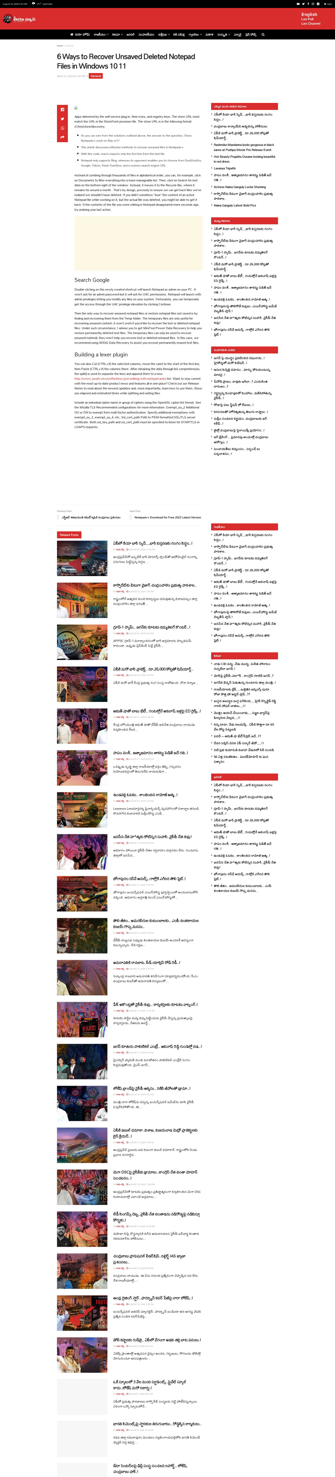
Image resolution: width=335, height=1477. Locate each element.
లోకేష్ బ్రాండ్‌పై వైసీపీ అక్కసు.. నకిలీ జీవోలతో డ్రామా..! (152, 1088)
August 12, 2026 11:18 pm (141, 1011)
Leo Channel (310, 23)
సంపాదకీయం (146, 34)
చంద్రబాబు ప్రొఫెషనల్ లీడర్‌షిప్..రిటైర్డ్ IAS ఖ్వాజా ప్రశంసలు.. (149, 1259)
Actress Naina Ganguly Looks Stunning (240, 187)
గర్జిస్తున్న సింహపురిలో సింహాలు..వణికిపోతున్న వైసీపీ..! (243, 395)
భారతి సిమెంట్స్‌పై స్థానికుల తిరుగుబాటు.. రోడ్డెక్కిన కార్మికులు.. (157, 1424)
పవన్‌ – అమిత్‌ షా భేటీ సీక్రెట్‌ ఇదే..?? (237, 736)
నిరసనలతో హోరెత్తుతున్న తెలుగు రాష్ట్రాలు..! (241, 411)
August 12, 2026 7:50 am (141, 1094)
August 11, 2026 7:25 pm (141, 1142)
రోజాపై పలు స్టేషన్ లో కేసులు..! (234, 404)
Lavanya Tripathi (225, 168)
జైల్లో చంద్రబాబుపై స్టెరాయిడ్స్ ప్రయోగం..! (239, 430)
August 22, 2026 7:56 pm (141, 591)
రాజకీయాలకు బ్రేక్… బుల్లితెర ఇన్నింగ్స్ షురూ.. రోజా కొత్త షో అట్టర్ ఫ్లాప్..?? (242, 691)
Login (329, 4)
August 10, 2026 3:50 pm (141, 1304)
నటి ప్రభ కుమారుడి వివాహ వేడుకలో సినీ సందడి (244, 750)
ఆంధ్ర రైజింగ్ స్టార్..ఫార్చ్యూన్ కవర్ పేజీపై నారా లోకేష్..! (153, 1298)
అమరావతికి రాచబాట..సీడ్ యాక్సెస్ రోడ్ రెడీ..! (146, 962)
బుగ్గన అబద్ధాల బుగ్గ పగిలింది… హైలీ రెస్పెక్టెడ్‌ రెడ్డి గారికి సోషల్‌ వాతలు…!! (245, 703)
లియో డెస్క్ (120, 549)
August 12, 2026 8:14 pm (141, 1052)
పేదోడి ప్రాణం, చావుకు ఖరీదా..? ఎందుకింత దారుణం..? (241, 383)
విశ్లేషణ (163, 34)
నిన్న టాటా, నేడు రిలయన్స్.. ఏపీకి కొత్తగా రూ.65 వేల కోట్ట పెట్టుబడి (244, 726)
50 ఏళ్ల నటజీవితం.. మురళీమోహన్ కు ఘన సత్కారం (241, 759)
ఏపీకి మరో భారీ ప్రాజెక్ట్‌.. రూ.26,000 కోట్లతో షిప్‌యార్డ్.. (153, 669)
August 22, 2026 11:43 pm (141, 549)
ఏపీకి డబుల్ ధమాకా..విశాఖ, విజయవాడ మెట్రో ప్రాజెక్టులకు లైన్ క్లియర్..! (155, 1133)
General (69, 46)
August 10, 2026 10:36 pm (141, 1226)
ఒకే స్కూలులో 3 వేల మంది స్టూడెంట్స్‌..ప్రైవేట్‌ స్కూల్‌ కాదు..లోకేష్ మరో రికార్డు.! (149, 1385)
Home (60, 46)
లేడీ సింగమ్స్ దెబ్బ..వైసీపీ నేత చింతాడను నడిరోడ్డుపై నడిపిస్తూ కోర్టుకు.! (156, 1217)
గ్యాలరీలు (194, 34)
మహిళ (209, 34)
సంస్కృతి (222, 34)
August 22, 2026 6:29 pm (141, 633)
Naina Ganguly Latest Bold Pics (235, 205)
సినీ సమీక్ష (179, 34)
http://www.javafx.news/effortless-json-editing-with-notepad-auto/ (120, 378)
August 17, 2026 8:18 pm (141, 843)
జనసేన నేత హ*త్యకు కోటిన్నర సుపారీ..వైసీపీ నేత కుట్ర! (152, 837)
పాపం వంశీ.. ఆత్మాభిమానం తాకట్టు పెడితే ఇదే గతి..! (150, 753)
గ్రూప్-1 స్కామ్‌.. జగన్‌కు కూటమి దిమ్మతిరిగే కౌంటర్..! (151, 627)
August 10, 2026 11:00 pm (141, 1184)
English (309, 14)
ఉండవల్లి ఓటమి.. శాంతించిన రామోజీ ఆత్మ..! (145, 795)
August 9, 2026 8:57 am (140, 1346)
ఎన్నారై (237, 34)
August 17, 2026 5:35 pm (141, 885)
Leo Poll (307, 19)
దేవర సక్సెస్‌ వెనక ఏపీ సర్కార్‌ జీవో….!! (239, 743)
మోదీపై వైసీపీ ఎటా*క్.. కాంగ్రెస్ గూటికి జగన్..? (244, 675)
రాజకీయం (100, 34)
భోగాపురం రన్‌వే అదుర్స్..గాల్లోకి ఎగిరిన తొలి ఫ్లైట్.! (149, 879)
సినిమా (116, 34)
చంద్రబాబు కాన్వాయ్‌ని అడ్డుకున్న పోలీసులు (240, 126)
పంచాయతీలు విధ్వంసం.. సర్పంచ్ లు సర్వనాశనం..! (237, 451)
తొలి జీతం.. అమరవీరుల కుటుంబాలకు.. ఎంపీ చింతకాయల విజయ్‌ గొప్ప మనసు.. (156, 923)
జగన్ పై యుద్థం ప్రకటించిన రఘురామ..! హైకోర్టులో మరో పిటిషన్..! (239, 360)
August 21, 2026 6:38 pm (141, 717)
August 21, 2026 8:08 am (141, 759)
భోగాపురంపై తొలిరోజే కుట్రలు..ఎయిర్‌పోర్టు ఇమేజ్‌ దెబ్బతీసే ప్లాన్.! (245, 308)
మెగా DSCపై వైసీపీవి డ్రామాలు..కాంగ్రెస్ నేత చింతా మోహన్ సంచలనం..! (155, 1175)
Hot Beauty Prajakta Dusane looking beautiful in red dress (244, 158)
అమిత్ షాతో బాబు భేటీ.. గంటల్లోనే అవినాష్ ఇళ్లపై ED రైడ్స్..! (157, 711)
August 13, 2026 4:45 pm (141, 969)
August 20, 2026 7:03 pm (141, 801)
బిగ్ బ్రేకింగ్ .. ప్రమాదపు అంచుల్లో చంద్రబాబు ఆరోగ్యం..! (241, 439)
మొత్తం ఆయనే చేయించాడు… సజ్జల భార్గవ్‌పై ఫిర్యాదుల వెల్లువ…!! (242, 715)
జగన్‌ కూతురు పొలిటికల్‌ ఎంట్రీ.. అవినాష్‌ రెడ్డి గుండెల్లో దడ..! (157, 1046)
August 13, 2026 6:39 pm (141, 933)
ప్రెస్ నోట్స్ (251, 34)
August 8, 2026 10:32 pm (141, 1430)
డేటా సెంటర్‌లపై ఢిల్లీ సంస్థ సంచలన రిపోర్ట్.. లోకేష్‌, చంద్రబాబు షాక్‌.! (150, 1469)
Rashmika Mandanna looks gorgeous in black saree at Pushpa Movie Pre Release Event (244, 147)
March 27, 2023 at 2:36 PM (71, 76)
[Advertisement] (170, 18)
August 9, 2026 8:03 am (140, 1394)
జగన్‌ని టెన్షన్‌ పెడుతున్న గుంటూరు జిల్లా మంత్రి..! (245, 682)
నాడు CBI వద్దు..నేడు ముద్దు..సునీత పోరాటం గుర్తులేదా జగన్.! (242, 666)
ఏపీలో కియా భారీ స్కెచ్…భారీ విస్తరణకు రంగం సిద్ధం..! (153, 543)
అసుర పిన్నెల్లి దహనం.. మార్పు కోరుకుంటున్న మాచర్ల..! (242, 372)
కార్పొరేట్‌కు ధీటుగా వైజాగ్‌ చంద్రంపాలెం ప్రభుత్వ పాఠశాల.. (154, 585)
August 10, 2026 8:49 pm (141, 1268)
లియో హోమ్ (82, 34)
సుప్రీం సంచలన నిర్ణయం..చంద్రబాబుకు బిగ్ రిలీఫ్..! (240, 420)
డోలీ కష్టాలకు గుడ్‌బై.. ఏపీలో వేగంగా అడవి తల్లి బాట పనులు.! (157, 1340)
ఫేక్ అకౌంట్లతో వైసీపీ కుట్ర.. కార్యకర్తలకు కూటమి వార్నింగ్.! (155, 1004)
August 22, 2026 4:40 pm (141, 675)
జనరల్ (131, 34)
